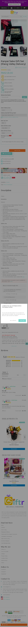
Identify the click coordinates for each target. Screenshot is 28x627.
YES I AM (22, 320)
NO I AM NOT (13, 320)
